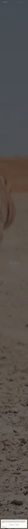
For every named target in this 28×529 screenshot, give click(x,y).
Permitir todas (12, 524)
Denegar (17, 524)
